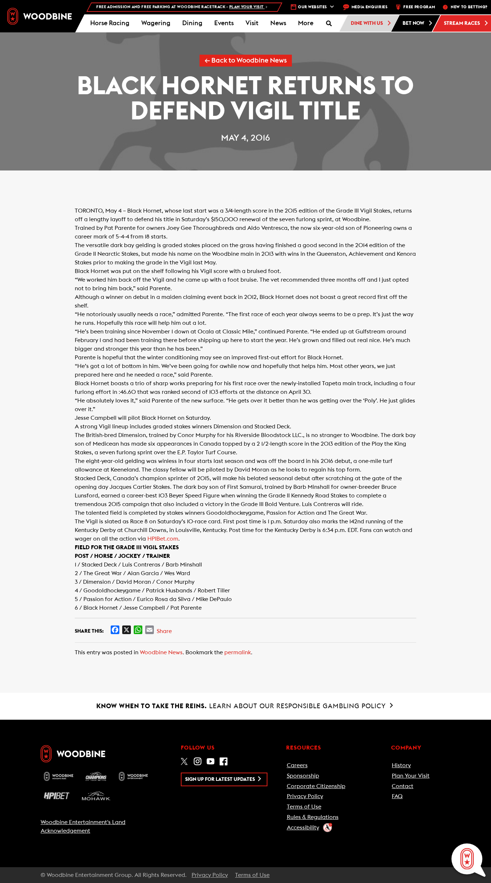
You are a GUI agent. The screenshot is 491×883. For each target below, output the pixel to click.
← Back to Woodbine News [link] (246, 60)
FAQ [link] (397, 796)
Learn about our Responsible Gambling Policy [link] (242, 706)
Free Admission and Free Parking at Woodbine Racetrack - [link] (170, 7)
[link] (39, 16)
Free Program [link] (419, 7)
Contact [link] (402, 786)
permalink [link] (237, 652)
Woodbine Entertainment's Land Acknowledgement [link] (83, 826)
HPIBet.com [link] (162, 539)
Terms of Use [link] (304, 807)
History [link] (401, 765)
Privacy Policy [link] (305, 796)
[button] (305, 23)
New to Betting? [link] (469, 7)
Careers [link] (297, 765)
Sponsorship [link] (303, 776)
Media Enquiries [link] (370, 7)
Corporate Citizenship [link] (316, 786)
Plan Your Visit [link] (411, 776)
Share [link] (164, 631)
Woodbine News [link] (161, 652)
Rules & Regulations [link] (313, 817)
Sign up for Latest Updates (220, 779)
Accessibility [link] (303, 827)
